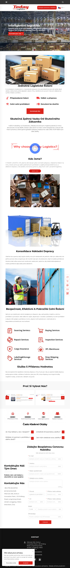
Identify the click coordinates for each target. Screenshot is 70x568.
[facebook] (35, 559)
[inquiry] (67, 277)
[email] (67, 289)
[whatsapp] (67, 285)
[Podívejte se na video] (35, 148)
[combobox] (36, 494)
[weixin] (67, 293)
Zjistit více (35, 171)
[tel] (67, 281)
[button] (7, 397)
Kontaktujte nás (15, 33)
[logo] (20, 7)
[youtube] (39, 559)
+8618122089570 (36, 552)
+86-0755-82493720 (11, 488)
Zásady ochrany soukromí (57, 566)
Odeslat (45, 522)
